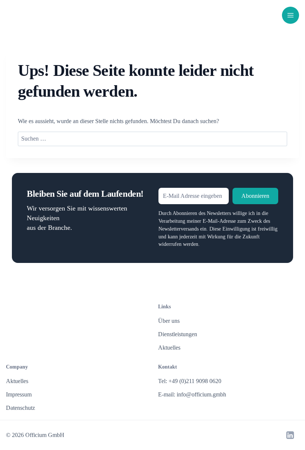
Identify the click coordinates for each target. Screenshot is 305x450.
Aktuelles (169, 347)
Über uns (169, 321)
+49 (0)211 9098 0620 (194, 381)
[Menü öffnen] (290, 15)
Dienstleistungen (177, 334)
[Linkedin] (290, 435)
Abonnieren (255, 196)
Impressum (19, 394)
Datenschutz (20, 408)
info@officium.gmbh (201, 394)
